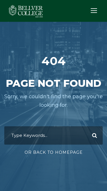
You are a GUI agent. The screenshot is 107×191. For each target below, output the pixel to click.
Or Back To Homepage (54, 152)
